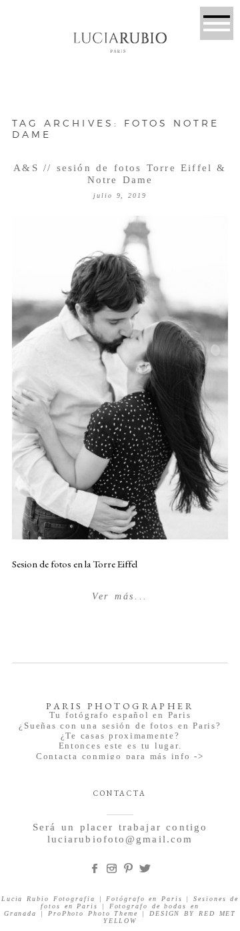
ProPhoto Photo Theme (93, 913)
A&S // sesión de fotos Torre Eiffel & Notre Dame (119, 173)
